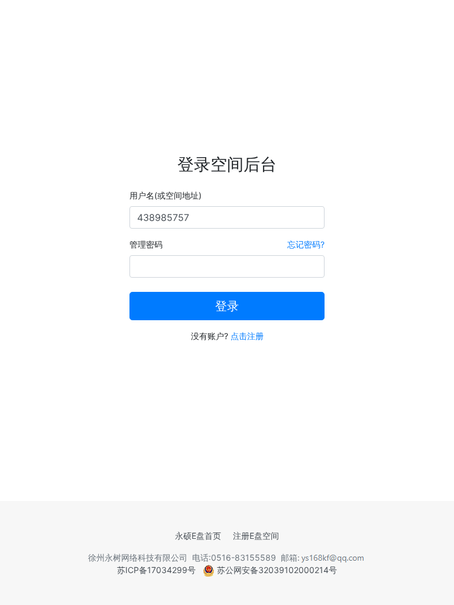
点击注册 (247, 336)
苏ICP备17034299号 (156, 570)
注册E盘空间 (256, 536)
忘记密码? (306, 244)
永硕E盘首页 (198, 536)
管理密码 (146, 244)
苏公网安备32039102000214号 (276, 570)
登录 (227, 306)
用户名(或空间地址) (165, 195)
